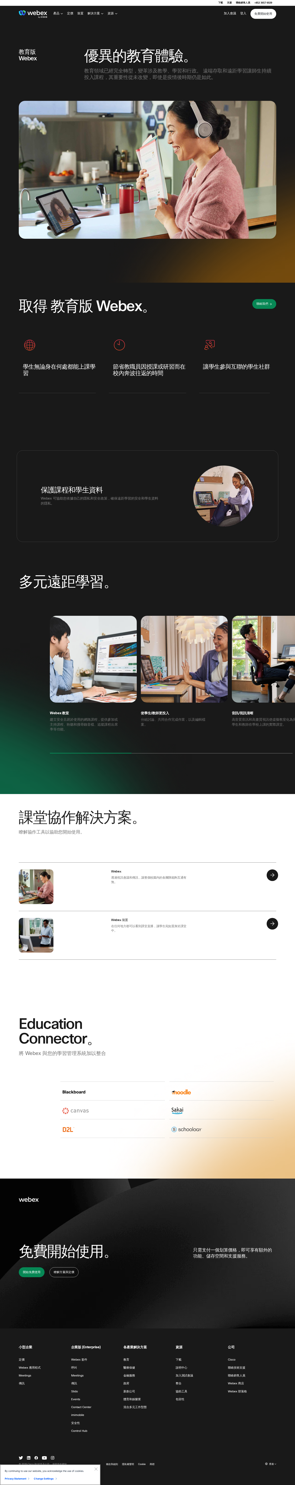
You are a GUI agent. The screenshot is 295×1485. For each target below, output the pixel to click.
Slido (74, 1391)
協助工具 (181, 1391)
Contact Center (81, 1407)
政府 (126, 1383)
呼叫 (74, 1368)
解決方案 (94, 13)
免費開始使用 (263, 14)
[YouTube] (44, 1458)
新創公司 (129, 1391)
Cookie (142, 1464)
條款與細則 (112, 1464)
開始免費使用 (31, 1272)
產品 (56, 13)
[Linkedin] (28, 1458)
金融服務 (129, 1376)
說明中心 (181, 1368)
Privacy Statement (15, 1478)
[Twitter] (21, 1458)
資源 (111, 13)
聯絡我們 (262, 304)
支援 (229, 2)
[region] (50, 1474)
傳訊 (22, 1383)
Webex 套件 (79, 1360)
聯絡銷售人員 (243, 2)
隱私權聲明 (128, 1464)
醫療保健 (129, 1368)
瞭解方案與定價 (64, 1272)
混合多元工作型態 (135, 1407)
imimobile (77, 1415)
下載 (220, 2)
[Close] (96, 1469)
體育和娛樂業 (132, 1399)
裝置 (80, 13)
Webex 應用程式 (30, 1368)
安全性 (75, 1423)
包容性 (180, 1399)
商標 (152, 1464)
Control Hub (79, 1431)
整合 (178, 1383)
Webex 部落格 (237, 1391)
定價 (70, 13)
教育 (126, 1360)
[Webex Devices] (272, 924)
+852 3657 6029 (263, 2)
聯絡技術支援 (236, 1368)
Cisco (231, 1360)
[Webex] (33, 14)
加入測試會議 (184, 1376)
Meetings (25, 1376)
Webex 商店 (236, 1383)
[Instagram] (52, 1458)
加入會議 (230, 13)
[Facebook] (36, 1458)
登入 (243, 13)
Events (75, 1399)
